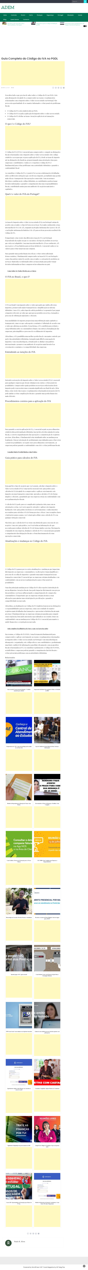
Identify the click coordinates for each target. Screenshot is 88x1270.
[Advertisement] (44, 42)
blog (12, 87)
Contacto (26, 19)
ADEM (7, 7)
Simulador (70, 15)
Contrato (14, 15)
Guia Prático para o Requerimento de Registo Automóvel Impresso (74, 24)
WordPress (35, 1267)
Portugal (60, 15)
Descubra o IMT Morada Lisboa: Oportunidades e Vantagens (15, 24)
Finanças (39, 15)
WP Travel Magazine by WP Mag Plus (52, 1267)
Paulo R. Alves (19, 1242)
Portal (23, 15)
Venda (80, 15)
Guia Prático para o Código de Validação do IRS (46, 24)
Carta (31, 15)
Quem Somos (14, 19)
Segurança (50, 15)
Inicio (5, 15)
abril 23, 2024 (6, 87)
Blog (4, 19)
